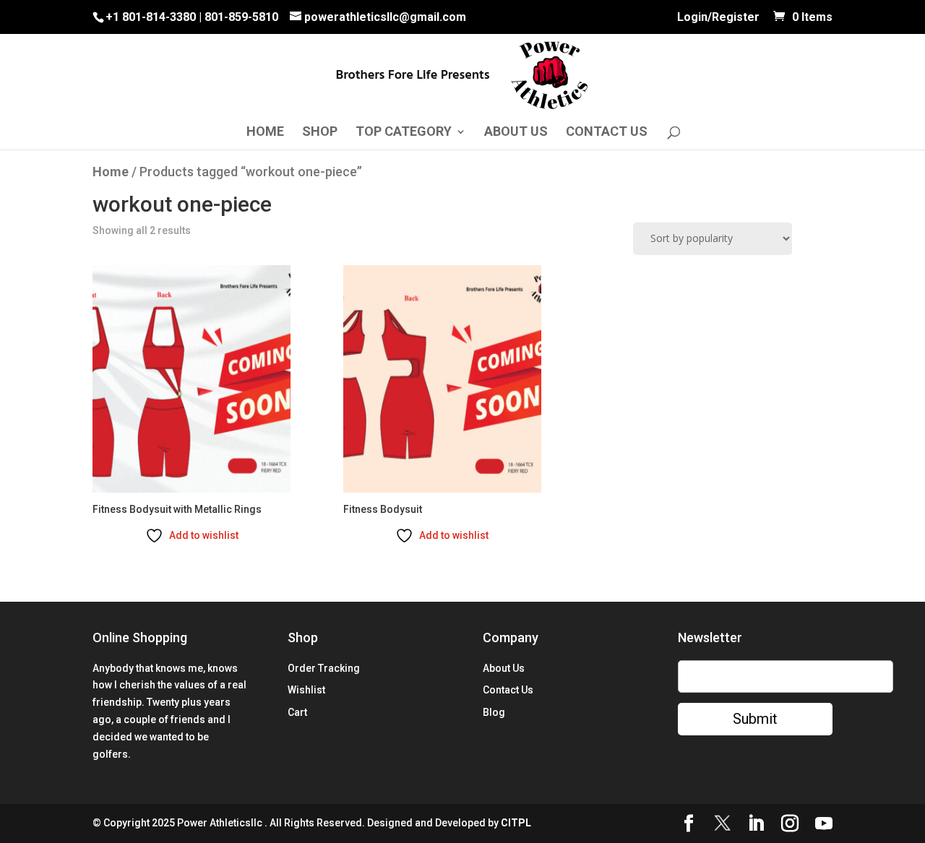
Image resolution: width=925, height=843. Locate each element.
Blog (494, 712)
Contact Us (607, 132)
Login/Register (718, 18)
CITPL (516, 823)
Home (265, 132)
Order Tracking (324, 668)
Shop (319, 132)
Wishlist (306, 690)
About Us (516, 132)
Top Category (404, 132)
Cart (297, 712)
